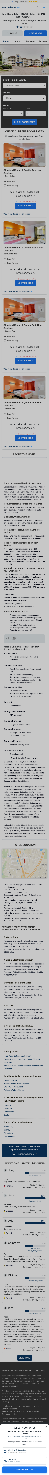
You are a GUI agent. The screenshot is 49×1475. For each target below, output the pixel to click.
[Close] (46, 1427)
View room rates (24, 1470)
